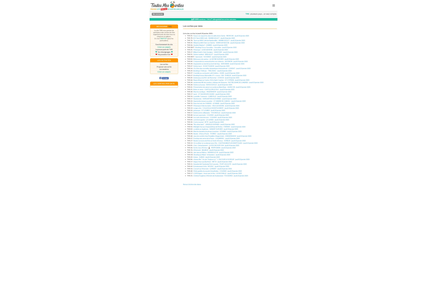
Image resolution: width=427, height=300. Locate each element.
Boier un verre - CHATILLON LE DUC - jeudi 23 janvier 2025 (213, 89)
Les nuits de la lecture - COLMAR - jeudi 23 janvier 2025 (212, 117)
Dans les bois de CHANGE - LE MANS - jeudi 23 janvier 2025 (214, 103)
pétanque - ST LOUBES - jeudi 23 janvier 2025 (209, 110)
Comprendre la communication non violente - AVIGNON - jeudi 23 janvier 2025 (220, 61)
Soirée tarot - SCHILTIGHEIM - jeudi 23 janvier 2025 (211, 66)
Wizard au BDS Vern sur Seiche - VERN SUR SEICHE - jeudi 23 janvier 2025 (219, 43)
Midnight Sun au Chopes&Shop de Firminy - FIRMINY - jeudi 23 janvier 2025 (219, 127)
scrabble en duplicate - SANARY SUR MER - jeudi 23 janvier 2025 (215, 129)
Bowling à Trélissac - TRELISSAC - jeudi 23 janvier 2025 (212, 71)
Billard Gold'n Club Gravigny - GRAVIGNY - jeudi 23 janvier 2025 (215, 52)
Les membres (164, 69)
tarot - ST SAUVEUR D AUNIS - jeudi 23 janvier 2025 (211, 94)
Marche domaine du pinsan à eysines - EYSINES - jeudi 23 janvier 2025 (217, 131)
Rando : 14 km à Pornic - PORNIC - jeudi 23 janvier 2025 (212, 134)
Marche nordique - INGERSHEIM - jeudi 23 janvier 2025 (212, 92)
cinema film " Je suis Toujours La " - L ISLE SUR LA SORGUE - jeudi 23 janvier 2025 (221, 159)
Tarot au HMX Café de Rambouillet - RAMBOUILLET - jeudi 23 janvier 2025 (219, 40)
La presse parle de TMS (164, 49)
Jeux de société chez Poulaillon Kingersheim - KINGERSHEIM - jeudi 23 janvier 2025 (222, 136)
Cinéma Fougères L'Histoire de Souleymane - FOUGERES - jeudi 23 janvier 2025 (220, 176)
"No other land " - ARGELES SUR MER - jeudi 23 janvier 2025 (214, 124)
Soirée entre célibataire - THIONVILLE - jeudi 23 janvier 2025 (214, 113)
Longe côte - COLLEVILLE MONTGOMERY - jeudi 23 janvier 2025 (216, 108)
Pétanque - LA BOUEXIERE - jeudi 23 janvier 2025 (210, 50)
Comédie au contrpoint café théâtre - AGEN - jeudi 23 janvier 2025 (216, 73)
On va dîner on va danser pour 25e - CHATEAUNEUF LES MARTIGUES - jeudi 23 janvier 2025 (225, 143)
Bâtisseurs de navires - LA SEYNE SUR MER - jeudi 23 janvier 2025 (216, 59)
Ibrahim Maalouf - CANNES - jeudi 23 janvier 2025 (210, 45)
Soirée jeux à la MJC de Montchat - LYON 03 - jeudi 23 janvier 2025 (216, 78)
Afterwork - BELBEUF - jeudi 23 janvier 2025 (208, 150)
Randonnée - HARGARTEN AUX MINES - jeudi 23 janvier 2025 (215, 99)
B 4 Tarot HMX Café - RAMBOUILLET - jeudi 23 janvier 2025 (214, 38)
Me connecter (158, 14)
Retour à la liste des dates (192, 184)
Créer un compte (164, 47)
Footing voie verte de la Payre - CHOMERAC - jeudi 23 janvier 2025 (216, 138)
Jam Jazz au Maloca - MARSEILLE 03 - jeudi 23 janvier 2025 (213, 152)
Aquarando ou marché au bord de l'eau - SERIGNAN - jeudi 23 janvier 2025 (218, 64)
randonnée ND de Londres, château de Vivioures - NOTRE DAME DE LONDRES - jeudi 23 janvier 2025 (228, 82)
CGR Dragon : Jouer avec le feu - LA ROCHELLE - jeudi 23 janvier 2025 (217, 173)
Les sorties (164, 64)
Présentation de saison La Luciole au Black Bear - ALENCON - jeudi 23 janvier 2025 (221, 87)
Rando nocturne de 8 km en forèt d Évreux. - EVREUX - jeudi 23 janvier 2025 (219, 141)
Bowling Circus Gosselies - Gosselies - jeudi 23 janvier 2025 (216, 47)
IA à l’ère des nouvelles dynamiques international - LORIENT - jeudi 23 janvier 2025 (222, 68)
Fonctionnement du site (164, 44)
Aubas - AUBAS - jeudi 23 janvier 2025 (206, 157)
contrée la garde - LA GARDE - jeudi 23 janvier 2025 (211, 120)
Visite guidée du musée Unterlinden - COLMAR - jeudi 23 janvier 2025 (217, 171)
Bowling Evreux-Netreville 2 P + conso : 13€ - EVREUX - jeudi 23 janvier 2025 (219, 75)
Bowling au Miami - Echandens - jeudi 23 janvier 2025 (212, 155)
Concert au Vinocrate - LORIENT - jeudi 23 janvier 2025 (212, 169)
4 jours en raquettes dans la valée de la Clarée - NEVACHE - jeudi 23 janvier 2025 (221, 36)
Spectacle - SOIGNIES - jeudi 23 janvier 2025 (211, 57)
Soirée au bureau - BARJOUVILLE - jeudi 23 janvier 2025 (212, 85)
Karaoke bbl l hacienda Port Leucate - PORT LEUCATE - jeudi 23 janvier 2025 (220, 164)
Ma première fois (164, 54)
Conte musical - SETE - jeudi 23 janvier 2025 (208, 122)
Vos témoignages (164, 52)
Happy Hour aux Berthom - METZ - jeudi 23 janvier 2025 (212, 162)
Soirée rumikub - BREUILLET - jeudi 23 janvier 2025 (211, 54)
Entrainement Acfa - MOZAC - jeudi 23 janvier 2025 (211, 166)
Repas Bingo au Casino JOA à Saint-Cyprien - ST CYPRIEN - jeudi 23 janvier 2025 (221, 80)
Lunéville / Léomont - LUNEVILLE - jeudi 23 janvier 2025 (212, 96)
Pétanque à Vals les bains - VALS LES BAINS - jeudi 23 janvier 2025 (216, 106)
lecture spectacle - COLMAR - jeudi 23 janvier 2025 (211, 115)
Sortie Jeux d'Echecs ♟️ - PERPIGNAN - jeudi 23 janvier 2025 (214, 148)
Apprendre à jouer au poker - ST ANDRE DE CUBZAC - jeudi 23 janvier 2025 (219, 101)
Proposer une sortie (164, 67)
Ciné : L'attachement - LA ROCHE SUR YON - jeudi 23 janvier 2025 (216, 145)
